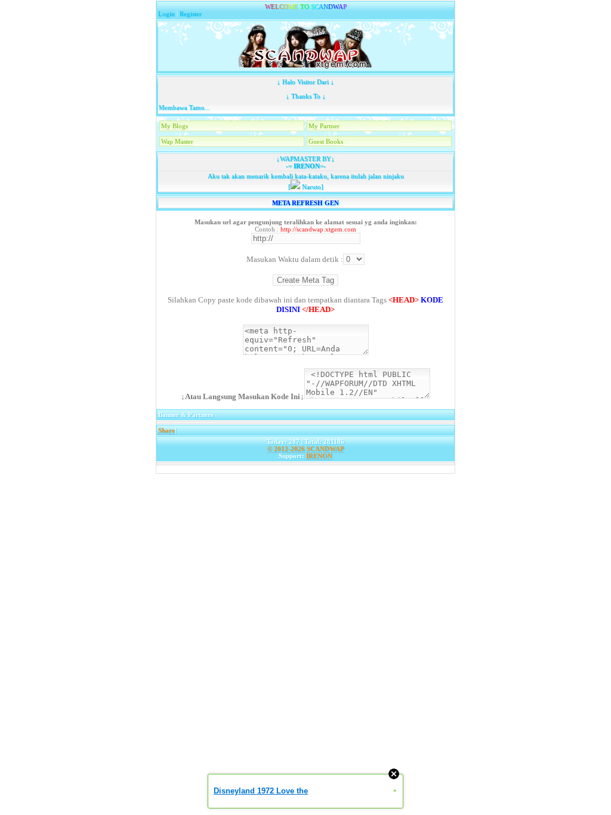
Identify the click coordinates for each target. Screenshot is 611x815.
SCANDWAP (325, 448)
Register (191, 13)
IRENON (306, 165)
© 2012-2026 (286, 448)
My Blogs (174, 125)
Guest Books (325, 141)
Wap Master (177, 141)
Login (166, 13)
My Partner (324, 125)
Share (166, 430)
